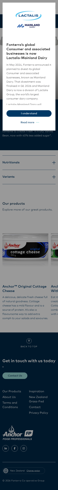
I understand (29, 113)
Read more (27, 122)
